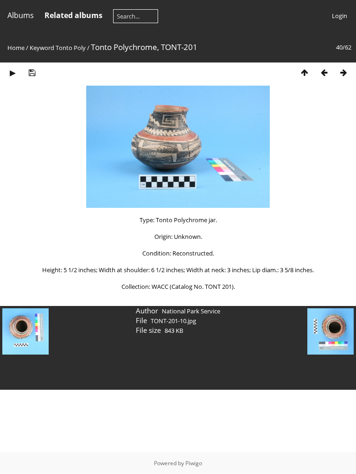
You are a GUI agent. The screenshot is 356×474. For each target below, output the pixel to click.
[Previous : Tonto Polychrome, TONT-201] (324, 72)
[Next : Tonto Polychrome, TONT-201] (343, 72)
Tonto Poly (71, 48)
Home (16, 48)
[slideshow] (12, 72)
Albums (20, 15)
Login (339, 16)
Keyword (42, 48)
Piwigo (193, 463)
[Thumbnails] (304, 72)
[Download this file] (32, 72)
